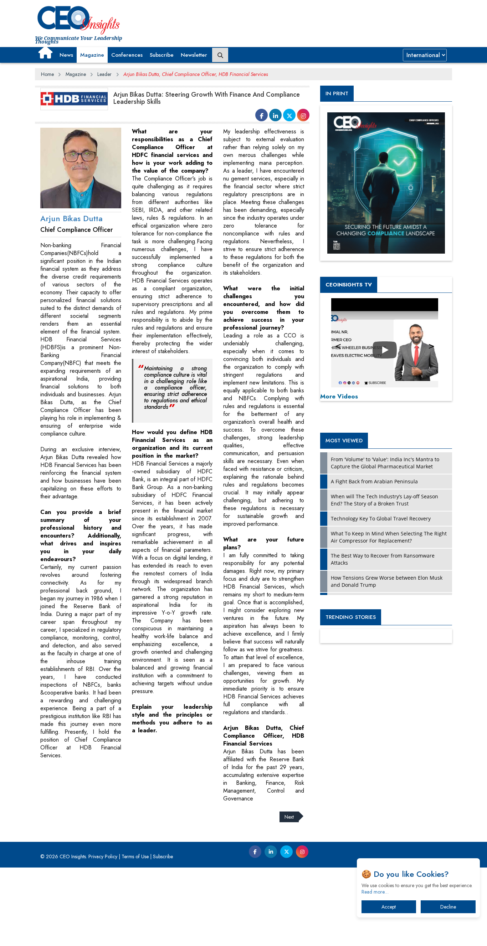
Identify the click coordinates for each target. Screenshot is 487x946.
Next (289, 816)
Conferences (127, 55)
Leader (104, 74)
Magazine (92, 55)
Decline (448, 906)
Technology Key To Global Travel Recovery (381, 518)
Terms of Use (135, 856)
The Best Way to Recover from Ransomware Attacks (383, 559)
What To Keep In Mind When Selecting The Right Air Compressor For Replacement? (389, 537)
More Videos (339, 396)
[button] (45, 52)
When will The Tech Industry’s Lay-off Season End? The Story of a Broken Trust (384, 500)
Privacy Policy (102, 856)
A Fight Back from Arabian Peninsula (374, 481)
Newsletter (194, 55)
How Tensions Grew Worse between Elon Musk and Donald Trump (386, 581)
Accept (388, 906)
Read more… (375, 891)
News (66, 55)
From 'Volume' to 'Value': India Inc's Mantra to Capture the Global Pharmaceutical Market (385, 463)
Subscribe (162, 55)
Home (47, 74)
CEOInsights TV (348, 285)
